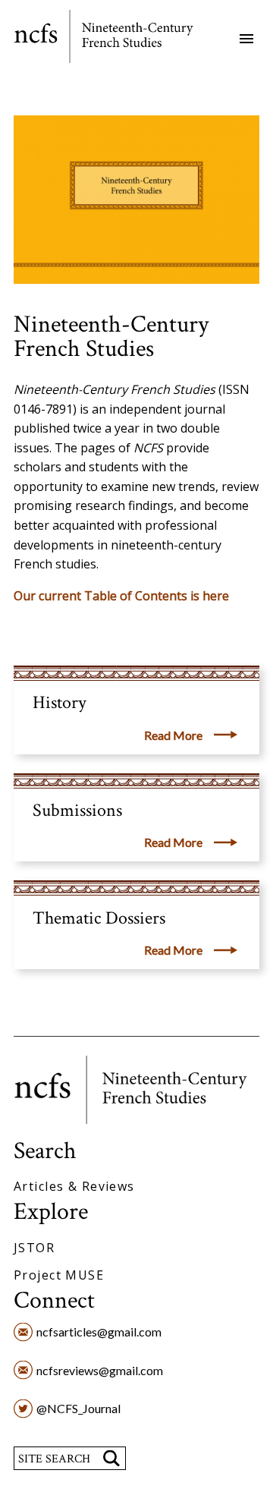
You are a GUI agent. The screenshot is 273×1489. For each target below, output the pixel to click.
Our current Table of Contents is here (121, 595)
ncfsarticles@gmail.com (99, 1331)
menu (246, 39)
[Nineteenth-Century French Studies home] (114, 39)
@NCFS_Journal (78, 1408)
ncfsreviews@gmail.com (99, 1370)
